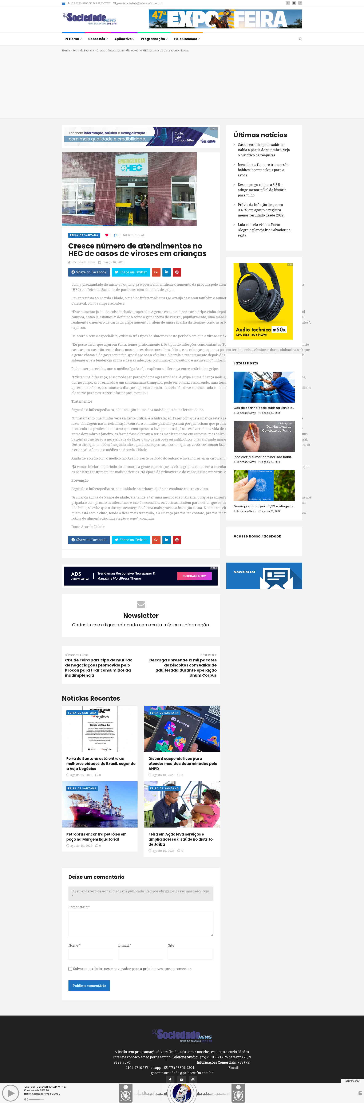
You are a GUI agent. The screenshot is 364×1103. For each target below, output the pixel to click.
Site (171, 945)
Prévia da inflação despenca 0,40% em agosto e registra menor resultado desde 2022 (261, 210)
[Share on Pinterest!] (177, 272)
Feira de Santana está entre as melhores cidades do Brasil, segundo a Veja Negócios (100, 763)
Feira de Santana (83, 50)
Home (74, 39)
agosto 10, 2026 (163, 850)
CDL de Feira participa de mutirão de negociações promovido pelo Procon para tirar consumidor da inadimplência (98, 667)
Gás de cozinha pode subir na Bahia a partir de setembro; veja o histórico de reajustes (264, 150)
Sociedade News (83, 262)
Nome (74, 945)
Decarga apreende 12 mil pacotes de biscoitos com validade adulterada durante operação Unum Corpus (183, 667)
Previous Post (78, 655)
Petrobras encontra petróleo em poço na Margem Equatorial (96, 837)
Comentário (79, 907)
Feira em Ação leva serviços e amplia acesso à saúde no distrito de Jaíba (181, 839)
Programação (153, 39)
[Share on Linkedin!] (166, 272)
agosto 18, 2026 (163, 775)
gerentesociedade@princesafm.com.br (139, 3)
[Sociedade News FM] (89, 18)
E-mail (124, 945)
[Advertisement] (182, 84)
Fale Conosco (186, 39)
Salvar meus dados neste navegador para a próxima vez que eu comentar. (132, 969)
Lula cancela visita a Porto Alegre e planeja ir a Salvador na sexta (264, 230)
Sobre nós (97, 39)
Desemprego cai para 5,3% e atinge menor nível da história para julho (262, 190)
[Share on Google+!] (156, 272)
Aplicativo (123, 39)
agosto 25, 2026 (81, 775)
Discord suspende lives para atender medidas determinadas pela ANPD (183, 763)
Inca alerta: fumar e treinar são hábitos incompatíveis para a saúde (263, 170)
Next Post (207, 655)
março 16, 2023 (113, 262)
